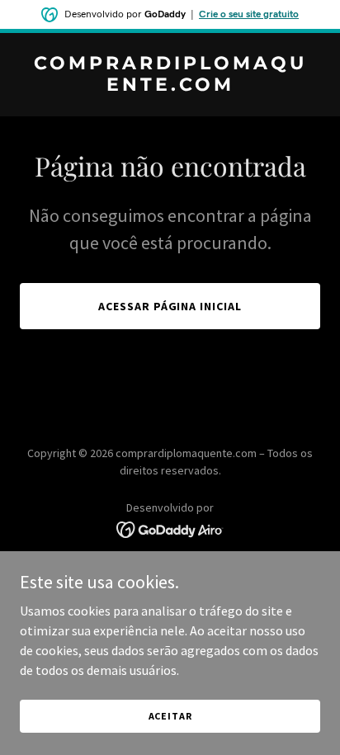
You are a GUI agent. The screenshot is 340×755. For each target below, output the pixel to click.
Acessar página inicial (170, 306)
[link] (170, 86)
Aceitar (170, 716)
